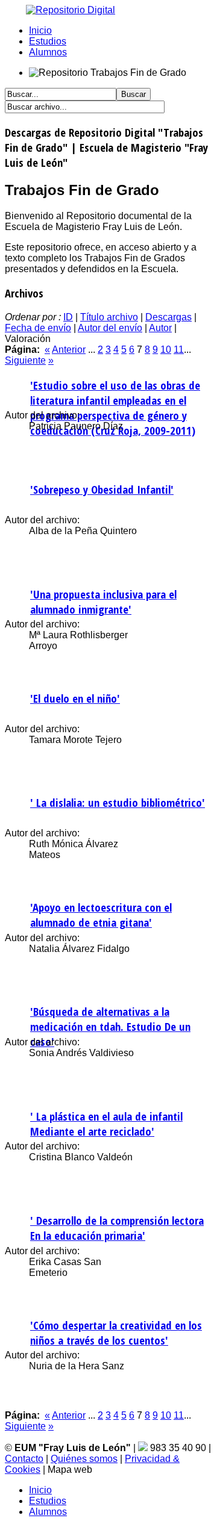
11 (179, 349)
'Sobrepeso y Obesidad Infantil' (102, 489)
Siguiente (25, 360)
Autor (160, 328)
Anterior (69, 349)
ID (68, 317)
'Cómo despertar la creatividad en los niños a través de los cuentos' (116, 1332)
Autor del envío (110, 328)
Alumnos (48, 52)
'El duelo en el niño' (75, 698)
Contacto (24, 1459)
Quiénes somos (84, 1459)
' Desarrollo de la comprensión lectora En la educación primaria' (117, 1228)
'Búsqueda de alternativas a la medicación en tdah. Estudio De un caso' (110, 1026)
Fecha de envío (38, 328)
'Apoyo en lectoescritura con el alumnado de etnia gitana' (101, 915)
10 (165, 349)
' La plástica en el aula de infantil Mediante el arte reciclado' (106, 1124)
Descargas (168, 317)
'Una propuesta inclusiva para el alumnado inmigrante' (103, 601)
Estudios (47, 41)
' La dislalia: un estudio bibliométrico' (117, 802)
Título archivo (109, 317)
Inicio (40, 30)
